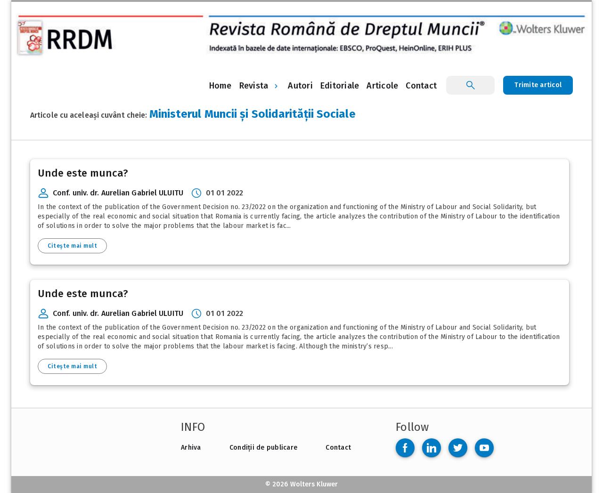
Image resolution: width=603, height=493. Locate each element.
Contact (338, 448)
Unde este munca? (83, 173)
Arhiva (191, 448)
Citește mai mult (72, 245)
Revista (254, 86)
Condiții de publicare (263, 448)
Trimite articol (538, 85)
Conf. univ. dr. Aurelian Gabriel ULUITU (118, 192)
